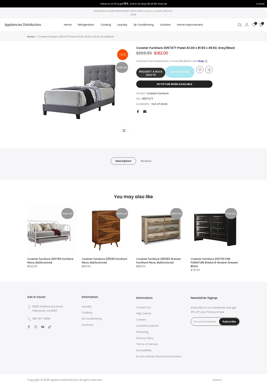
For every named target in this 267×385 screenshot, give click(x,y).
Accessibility (144, 350)
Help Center (143, 313)
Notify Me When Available (174, 84)
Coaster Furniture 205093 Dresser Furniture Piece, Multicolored (158, 260)
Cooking (106, 25)
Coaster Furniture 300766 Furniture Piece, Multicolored (50, 260)
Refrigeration (86, 25)
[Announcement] (133, 4)
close (7, 4)
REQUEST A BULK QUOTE (150, 73)
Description (123, 161)
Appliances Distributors (23, 25)
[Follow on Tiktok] (49, 327)
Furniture (87, 325)
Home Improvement (190, 25)
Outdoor (165, 25)
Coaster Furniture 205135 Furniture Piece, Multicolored (104, 260)
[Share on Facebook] (137, 111)
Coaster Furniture (158, 93)
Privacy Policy (144, 338)
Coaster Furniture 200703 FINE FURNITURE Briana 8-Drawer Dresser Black (214, 262)
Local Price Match (147, 326)
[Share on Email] (144, 111)
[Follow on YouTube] (42, 327)
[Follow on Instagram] (35, 327)
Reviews (146, 161)
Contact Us (143, 307)
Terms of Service (147, 344)
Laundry (122, 25)
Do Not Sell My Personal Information (158, 356)
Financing (142, 332)
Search (217, 380)
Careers (141, 319)
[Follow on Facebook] (29, 327)
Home (68, 25)
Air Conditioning (144, 25)
